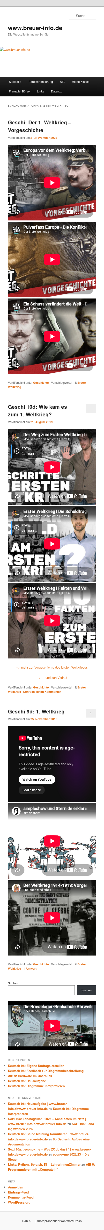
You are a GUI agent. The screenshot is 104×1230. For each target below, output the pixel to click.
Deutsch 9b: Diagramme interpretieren (36, 1086)
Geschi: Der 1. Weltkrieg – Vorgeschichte (39, 126)
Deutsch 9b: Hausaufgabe (27, 1080)
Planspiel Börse (19, 91)
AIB (62, 81)
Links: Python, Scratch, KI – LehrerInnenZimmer (44, 1164)
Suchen (13, 983)
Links (40, 91)
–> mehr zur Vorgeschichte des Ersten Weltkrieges (52, 667)
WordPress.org (19, 1202)
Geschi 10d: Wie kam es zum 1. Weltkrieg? (37, 410)
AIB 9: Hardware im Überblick (30, 1075)
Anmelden (15, 1187)
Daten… (56, 91)
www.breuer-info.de (35, 28)
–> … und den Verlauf (52, 677)
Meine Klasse (80, 81)
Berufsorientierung (41, 81)
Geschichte (41, 382)
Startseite (15, 81)
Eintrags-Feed (18, 1192)
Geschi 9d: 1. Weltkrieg (36, 711)
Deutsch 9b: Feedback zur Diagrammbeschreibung (46, 1070)
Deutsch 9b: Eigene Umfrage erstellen (36, 1065)
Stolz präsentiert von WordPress (59, 1221)
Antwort (30, 968)
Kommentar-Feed (21, 1197)
